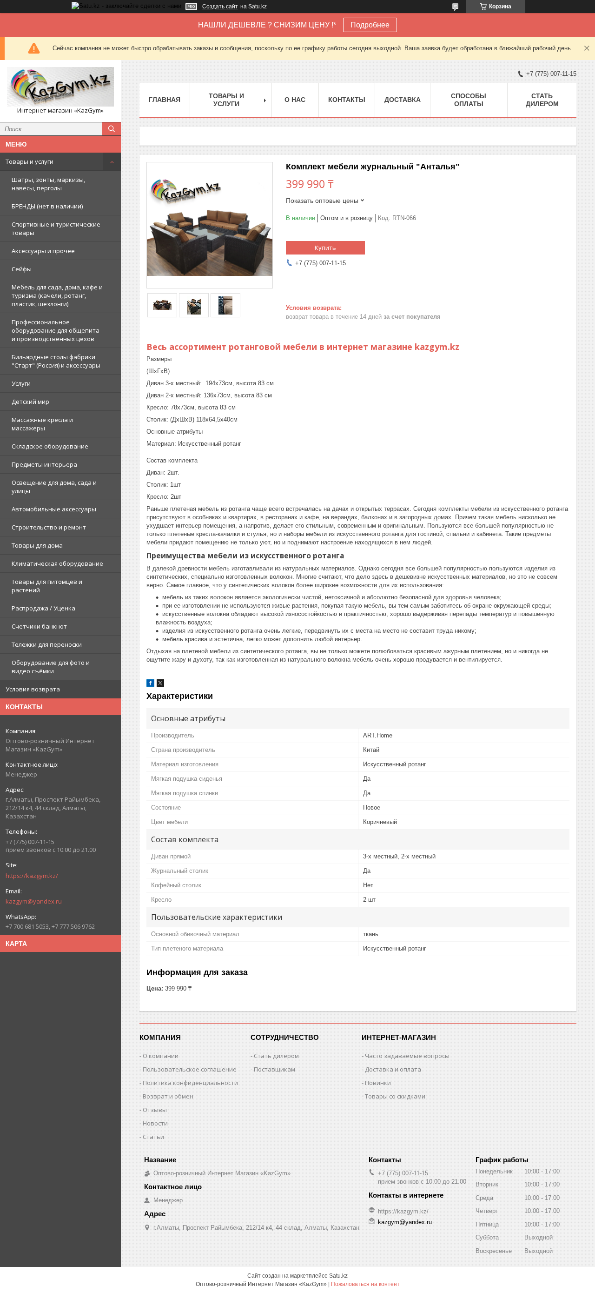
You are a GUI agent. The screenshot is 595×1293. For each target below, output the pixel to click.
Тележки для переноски (47, 644)
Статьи (153, 1136)
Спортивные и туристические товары (56, 228)
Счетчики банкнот (39, 626)
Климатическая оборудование (57, 563)
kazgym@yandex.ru (34, 901)
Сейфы (22, 269)
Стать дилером (542, 99)
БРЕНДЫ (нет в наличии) (47, 206)
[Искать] (111, 129)
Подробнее (370, 25)
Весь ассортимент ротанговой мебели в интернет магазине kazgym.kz (302, 346)
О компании (160, 1056)
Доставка (402, 99)
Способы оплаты (468, 99)
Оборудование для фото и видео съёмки (51, 666)
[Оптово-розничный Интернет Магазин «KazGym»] (60, 87)
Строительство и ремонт (49, 527)
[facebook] (150, 684)
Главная (164, 99)
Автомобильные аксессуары (54, 509)
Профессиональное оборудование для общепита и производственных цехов (55, 330)
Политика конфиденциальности (190, 1083)
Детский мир (30, 401)
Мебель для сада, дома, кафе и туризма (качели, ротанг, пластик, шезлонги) (57, 295)
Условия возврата (33, 689)
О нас (294, 99)
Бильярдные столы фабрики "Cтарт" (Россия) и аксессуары (56, 361)
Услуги (21, 383)
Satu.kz (338, 1276)
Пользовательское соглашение (190, 1069)
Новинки (378, 1083)
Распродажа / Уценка (43, 608)
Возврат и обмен (168, 1096)
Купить (325, 247)
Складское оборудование (50, 446)
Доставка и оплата (393, 1069)
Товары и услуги (29, 161)
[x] (160, 684)
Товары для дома (37, 545)
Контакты (346, 99)
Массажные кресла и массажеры (42, 423)
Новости (155, 1123)
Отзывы (155, 1109)
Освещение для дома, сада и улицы (54, 486)
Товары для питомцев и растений (47, 585)
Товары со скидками (395, 1096)
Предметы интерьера (44, 464)
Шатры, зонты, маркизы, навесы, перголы (48, 183)
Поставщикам (274, 1069)
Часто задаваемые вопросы (407, 1056)
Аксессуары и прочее (43, 251)
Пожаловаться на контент (365, 1284)
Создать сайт (220, 6)
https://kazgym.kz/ (32, 875)
